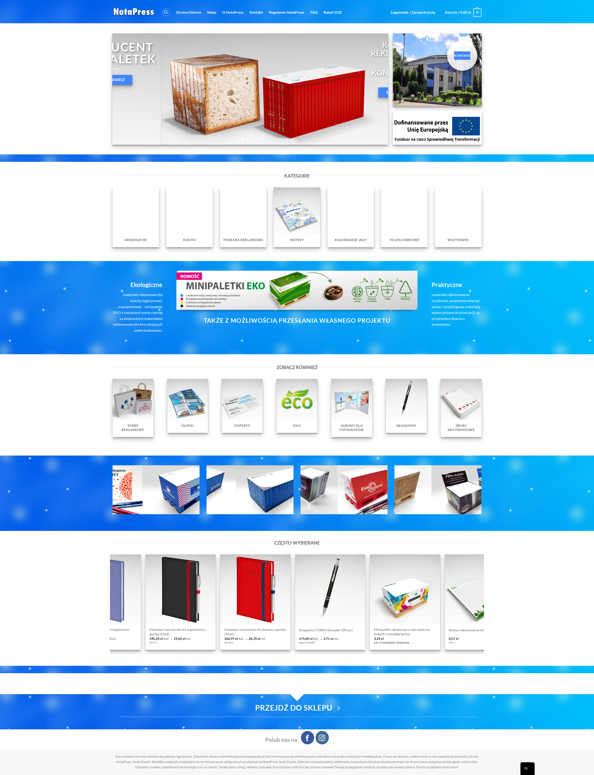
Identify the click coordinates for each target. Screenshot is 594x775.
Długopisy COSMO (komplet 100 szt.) (170, 630)
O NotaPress (232, 12)
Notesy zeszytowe (380, 630)
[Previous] (123, 89)
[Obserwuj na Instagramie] (322, 737)
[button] (166, 12)
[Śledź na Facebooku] (307, 737)
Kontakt (256, 12)
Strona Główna (188, 12)
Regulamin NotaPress (286, 12)
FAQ (314, 12)
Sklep (211, 12)
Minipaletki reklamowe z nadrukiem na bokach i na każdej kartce (246, 632)
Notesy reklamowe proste (311, 630)
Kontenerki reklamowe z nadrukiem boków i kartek (473, 632)
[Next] (377, 89)
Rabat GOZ (333, 12)
